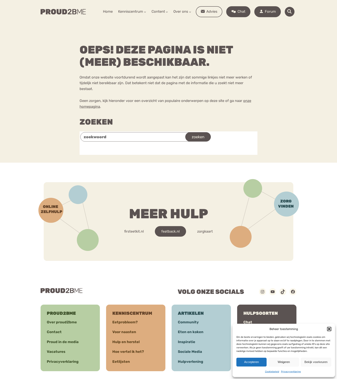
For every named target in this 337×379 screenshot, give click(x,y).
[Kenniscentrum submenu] (145, 12)
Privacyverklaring (291, 371)
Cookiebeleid (272, 371)
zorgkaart (205, 231)
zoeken (198, 137)
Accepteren (251, 362)
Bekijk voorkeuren (315, 362)
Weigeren (284, 362)
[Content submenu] (167, 12)
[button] (329, 329)
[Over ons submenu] (190, 12)
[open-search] (289, 12)
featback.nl (170, 231)
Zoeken (96, 122)
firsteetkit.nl (134, 231)
